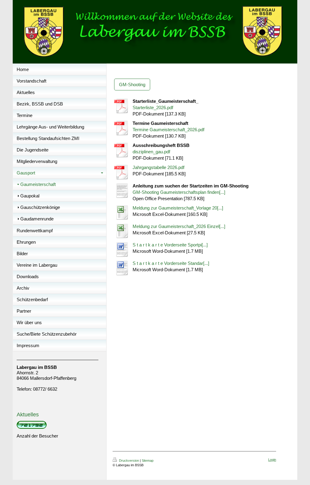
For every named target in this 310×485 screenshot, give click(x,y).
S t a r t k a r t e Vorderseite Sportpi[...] (170, 244)
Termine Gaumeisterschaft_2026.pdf (168, 129)
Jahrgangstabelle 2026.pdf (158, 167)
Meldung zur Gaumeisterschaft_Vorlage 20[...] (178, 207)
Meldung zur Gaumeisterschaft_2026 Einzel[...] (179, 226)
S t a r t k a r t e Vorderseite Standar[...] (171, 263)
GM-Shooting (132, 84)
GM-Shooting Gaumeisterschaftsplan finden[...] (179, 192)
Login (272, 459)
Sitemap (147, 460)
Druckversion (129, 460)
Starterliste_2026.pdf (153, 107)
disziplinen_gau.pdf (151, 151)
